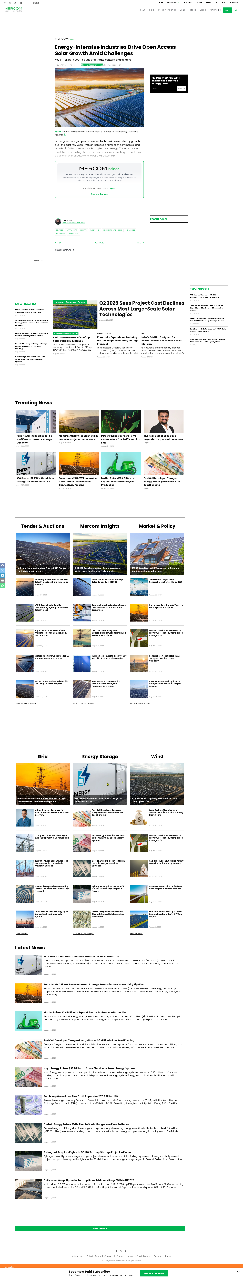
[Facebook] (5, 2)
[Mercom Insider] (173, 2)
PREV (59, 242)
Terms (168, 1256)
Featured (59, 230)
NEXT (139, 242)
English (36, 3)
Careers (120, 1256)
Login (227, 10)
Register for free (99, 194)
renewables (60, 234)
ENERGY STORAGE (167, 10)
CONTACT (234, 3)
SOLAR (141, 10)
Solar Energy (73, 234)
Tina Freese (74, 65)
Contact (108, 1256)
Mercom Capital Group (139, 1256)
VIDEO (203, 10)
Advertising (77, 1256)
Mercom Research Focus (112, 230)
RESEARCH (188, 3)
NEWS (160, 3)
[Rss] (10, 2)
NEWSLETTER (211, 3)
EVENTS (199, 3)
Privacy (157, 1256)
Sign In (112, 188)
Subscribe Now (154, 1273)
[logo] (13, 10)
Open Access (130, 230)
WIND (183, 10)
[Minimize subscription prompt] (238, 1271)
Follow (58, 131)
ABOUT (223, 3)
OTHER (192, 10)
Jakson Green (95, 230)
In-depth (83, 230)
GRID (151, 10)
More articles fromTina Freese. (74, 223)
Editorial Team (94, 1256)
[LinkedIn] (20, 2)
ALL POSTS (99, 242)
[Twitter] (15, 2)
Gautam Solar (71, 230)
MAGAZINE (215, 10)
